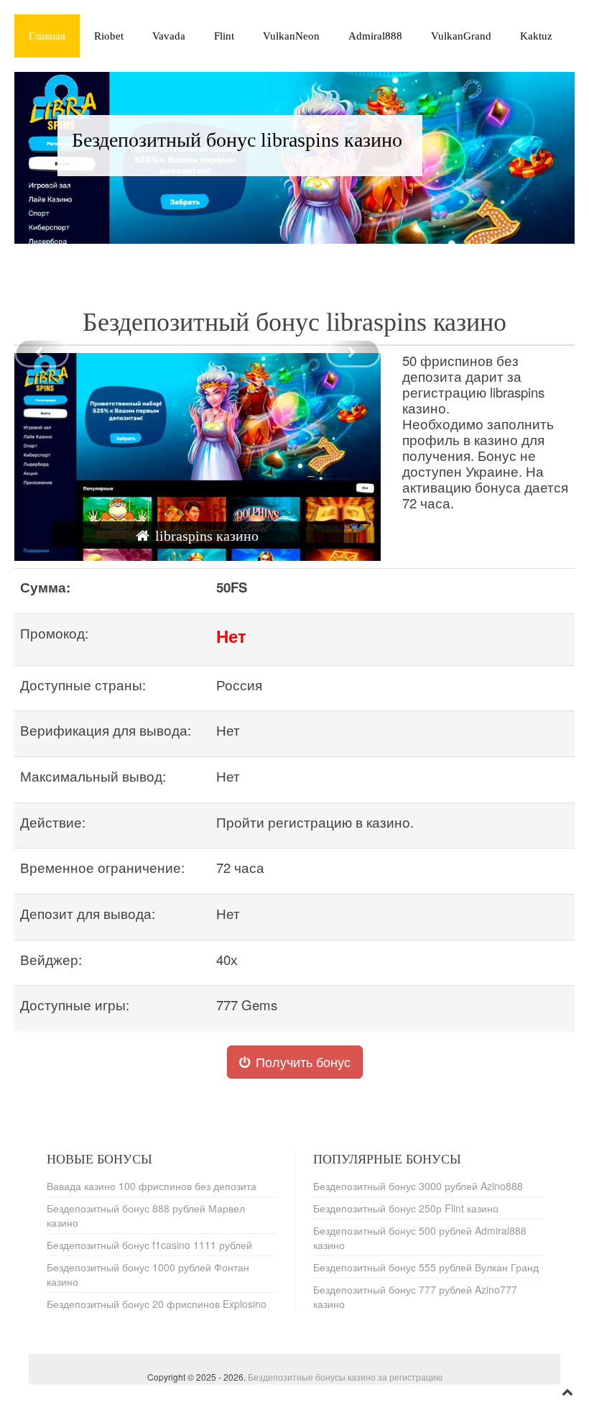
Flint (224, 36)
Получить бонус (303, 1061)
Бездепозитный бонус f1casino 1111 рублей (149, 1245)
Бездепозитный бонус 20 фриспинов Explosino (156, 1304)
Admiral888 (375, 36)
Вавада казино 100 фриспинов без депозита (151, 1186)
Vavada (168, 36)
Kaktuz (536, 36)
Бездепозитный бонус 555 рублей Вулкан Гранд (426, 1267)
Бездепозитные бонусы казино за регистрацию (345, 1377)
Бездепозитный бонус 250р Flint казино (405, 1208)
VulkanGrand (461, 36)
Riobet (109, 36)
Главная (47, 36)
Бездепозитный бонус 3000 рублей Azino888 (418, 1186)
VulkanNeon (291, 36)
